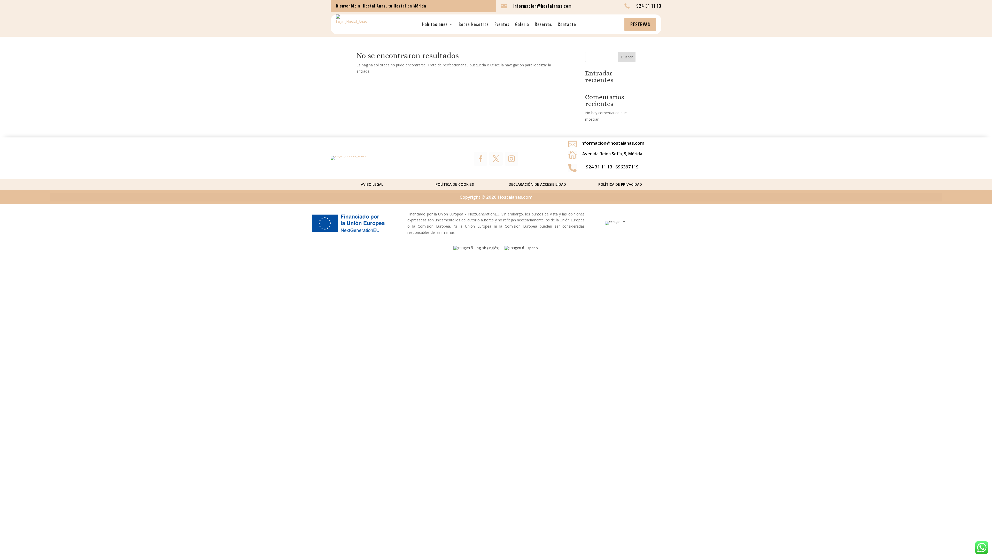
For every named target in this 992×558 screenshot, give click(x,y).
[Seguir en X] (496, 159)
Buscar (627, 57)
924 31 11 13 (599, 167)
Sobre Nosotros (474, 24)
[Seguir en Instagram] (511, 159)
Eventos (501, 24)
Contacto (567, 24)
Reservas (543, 24)
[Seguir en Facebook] (480, 159)
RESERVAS (640, 24)
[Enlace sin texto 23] (348, 155)
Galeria (522, 24)
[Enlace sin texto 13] (351, 24)
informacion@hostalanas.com (612, 143)
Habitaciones (435, 24)
